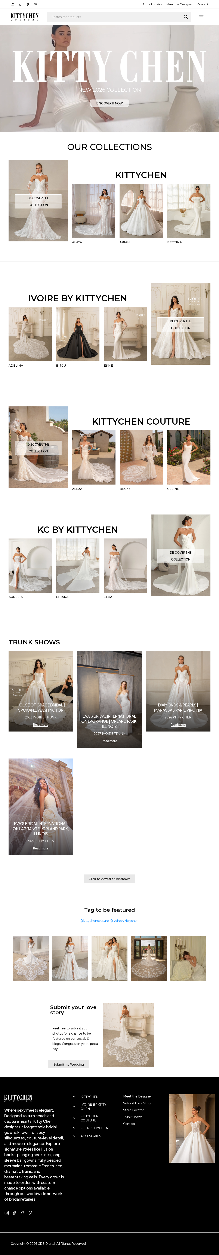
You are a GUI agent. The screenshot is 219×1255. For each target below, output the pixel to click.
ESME (108, 365)
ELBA (108, 597)
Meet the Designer (179, 4)
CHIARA (62, 597)
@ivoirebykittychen (124, 921)
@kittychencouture (94, 921)
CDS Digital (46, 1244)
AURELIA (16, 597)
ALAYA (77, 242)
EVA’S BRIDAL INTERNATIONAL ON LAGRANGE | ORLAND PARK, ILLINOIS (109, 721)
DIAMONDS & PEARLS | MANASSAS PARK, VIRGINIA (178, 707)
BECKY (125, 489)
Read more (40, 724)
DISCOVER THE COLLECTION (38, 201)
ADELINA (16, 365)
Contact (202, 4)
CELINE (173, 489)
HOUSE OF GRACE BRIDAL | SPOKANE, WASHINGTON (41, 707)
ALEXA (77, 489)
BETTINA (174, 242)
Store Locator (152, 4)
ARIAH (125, 242)
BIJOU (61, 365)
